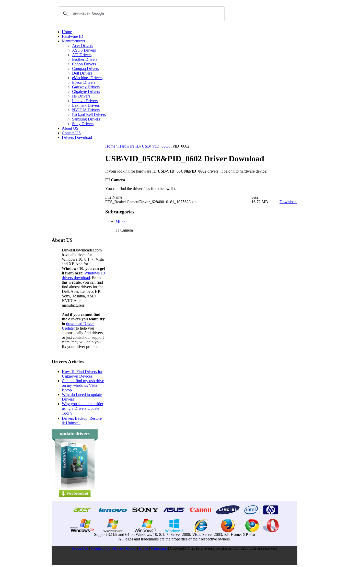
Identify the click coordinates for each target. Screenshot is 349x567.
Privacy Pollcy (125, 548)
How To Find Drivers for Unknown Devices (82, 373)
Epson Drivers (83, 82)
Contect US (100, 548)
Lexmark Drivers (86, 105)
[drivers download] (75, 499)
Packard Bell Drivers (89, 114)
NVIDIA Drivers (86, 110)
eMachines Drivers (87, 78)
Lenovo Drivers (85, 101)
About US (70, 128)
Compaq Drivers (85, 68)
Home (67, 32)
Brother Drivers (84, 59)
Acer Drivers (82, 45)
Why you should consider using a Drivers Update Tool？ (82, 408)
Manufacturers (73, 41)
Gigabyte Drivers (86, 91)
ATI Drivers (81, 55)
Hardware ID (72, 36)
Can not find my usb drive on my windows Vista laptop (83, 385)
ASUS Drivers (84, 50)
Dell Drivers (82, 73)
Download (288, 202)
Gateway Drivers (86, 87)
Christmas (159, 548)
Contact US (71, 133)
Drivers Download (77, 137)
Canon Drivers (84, 64)
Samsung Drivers (86, 119)
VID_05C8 (160, 146)
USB (145, 146)
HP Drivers (81, 96)
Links (144, 548)
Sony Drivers (83, 124)
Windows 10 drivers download (83, 275)
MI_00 (120, 221)
